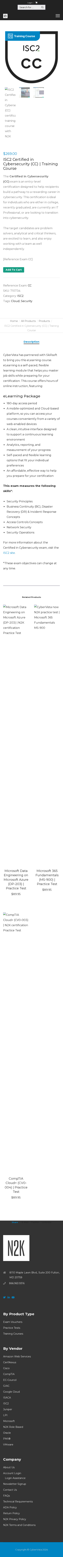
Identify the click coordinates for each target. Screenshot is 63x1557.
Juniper (7, 1409)
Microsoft (9, 1421)
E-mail (25, 1222)
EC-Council (9, 1380)
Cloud (15, 301)
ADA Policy (10, 1507)
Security (26, 301)
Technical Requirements (18, 1501)
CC (29, 285)
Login (30, 3)
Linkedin (46, 1222)
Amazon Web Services (17, 1356)
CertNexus (9, 1362)
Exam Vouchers (12, 1322)
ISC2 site (9, 553)
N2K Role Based (13, 1427)
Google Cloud (11, 1391)
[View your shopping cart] (36, 3)
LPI (5, 1415)
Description (31, 341)
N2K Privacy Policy (14, 1519)
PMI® (6, 1438)
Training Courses (13, 1333)
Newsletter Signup (14, 1484)
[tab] (31, 342)
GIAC (6, 1385)
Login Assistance (15, 1478)
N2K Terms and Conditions (19, 1525)
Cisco (6, 1368)
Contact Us (10, 1489)
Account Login (12, 1473)
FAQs (6, 1495)
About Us (9, 1467)
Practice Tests (11, 1327)
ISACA (7, 1397)
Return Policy (11, 1513)
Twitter (35, 1222)
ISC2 (20, 296)
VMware (8, 1444)
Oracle (7, 1432)
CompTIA (9, 1374)
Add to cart (14, 269)
